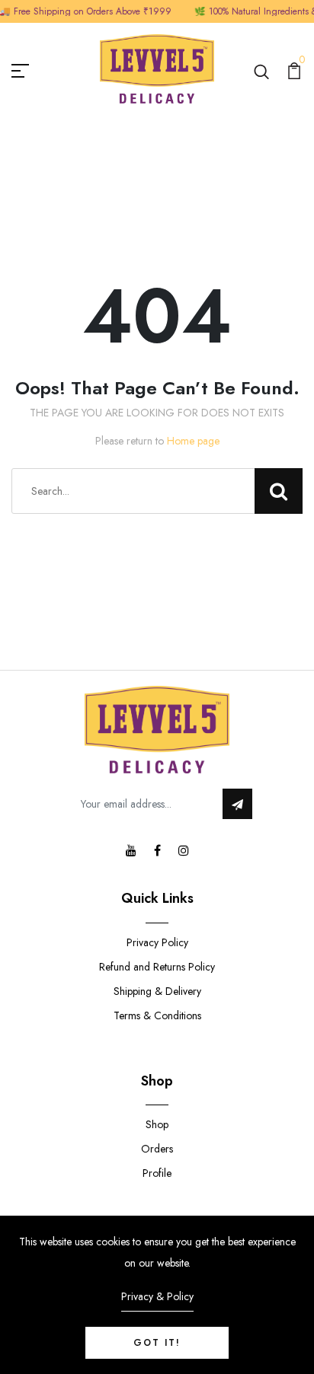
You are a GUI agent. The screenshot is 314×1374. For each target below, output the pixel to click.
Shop (157, 1124)
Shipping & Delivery (157, 991)
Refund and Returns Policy (157, 966)
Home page (193, 440)
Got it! (157, 1343)
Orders (157, 1148)
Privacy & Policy (157, 1296)
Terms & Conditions (157, 1015)
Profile (157, 1173)
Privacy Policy (157, 942)
